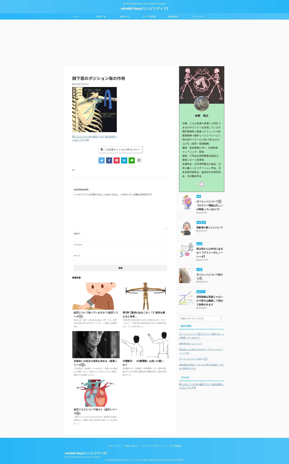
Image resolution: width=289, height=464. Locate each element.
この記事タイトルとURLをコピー (122, 149)
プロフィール (197, 16)
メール (78, 244)
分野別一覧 (101, 16)
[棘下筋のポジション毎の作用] (124, 160)
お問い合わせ (131, 445)
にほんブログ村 (80, 139)
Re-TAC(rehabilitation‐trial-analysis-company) (83, 457)
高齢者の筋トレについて (209, 227)
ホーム (77, 16)
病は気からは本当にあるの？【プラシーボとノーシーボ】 (209, 252)
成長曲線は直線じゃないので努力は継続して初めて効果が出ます (209, 300)
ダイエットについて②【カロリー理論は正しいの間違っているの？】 (209, 205)
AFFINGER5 (179, 460)
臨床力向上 (125, 16)
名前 (77, 233)
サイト (77, 255)
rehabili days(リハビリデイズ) (144, 8)
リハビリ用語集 (149, 16)
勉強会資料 (173, 16)
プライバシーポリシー (151, 445)
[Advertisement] (144, 42)
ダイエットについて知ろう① (193, 359)
